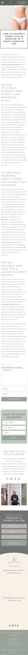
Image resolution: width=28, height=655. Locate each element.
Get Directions (14, 536)
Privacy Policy (10, 643)
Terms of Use (14, 645)
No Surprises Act (13, 639)
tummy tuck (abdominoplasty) (11, 64)
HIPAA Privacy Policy (14, 641)
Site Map (19, 643)
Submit (14, 438)
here (17, 356)
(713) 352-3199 (14, 526)
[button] (2, 3)
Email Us (14, 531)
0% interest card (7, 242)
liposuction (4, 219)
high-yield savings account (10, 304)
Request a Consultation (14, 542)
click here (21, 142)
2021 (4, 227)
